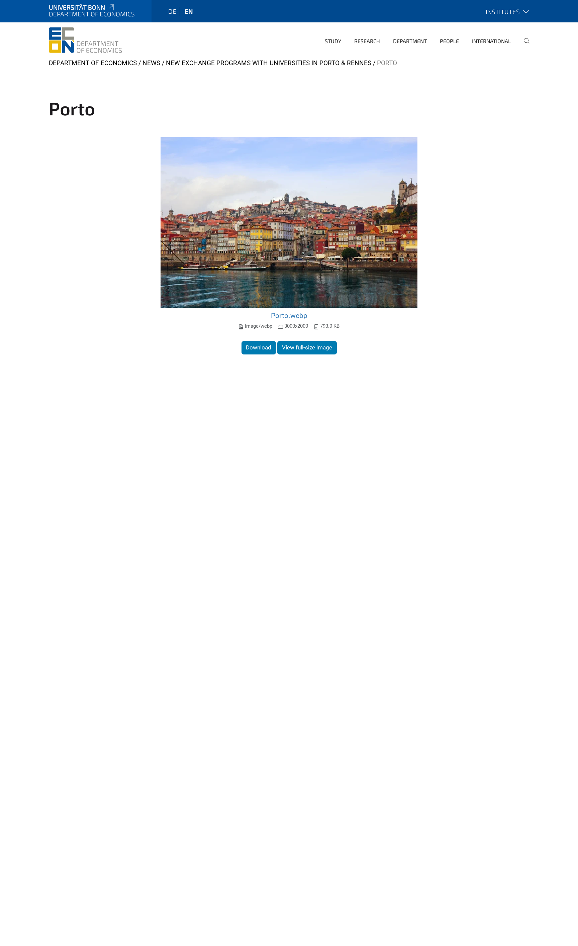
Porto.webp (289, 315)
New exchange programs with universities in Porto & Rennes (268, 63)
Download (258, 347)
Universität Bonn (77, 7)
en (189, 11)
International (491, 41)
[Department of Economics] (85, 40)
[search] (523, 45)
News (151, 63)
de (172, 11)
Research (367, 41)
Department (410, 41)
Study (333, 41)
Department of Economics (93, 63)
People (449, 41)
